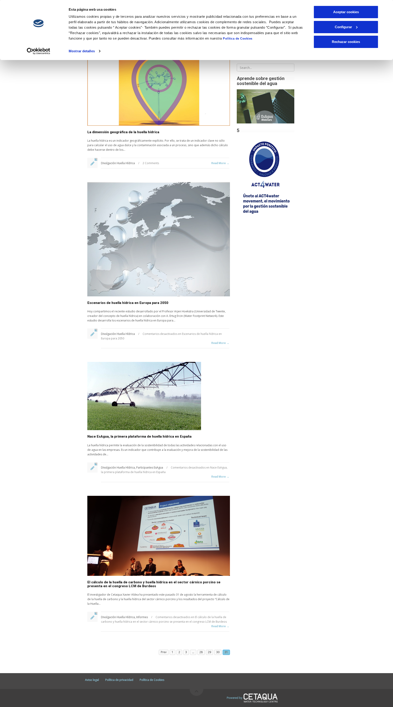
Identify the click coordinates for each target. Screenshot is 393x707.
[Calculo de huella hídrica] (265, 176)
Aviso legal (92, 680)
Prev (163, 652)
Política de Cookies (237, 38)
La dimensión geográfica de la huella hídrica (123, 132)
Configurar (343, 27)
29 (209, 652)
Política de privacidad (119, 680)
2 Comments (151, 163)
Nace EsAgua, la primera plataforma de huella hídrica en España (139, 436)
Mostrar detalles (82, 51)
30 (217, 652)
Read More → (220, 163)
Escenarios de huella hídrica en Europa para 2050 (127, 303)
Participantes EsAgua (149, 467)
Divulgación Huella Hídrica (118, 163)
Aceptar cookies (346, 12)
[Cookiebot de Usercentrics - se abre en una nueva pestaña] (38, 51)
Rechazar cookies (346, 42)
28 (201, 652)
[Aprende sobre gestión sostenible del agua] (265, 106)
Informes (142, 617)
